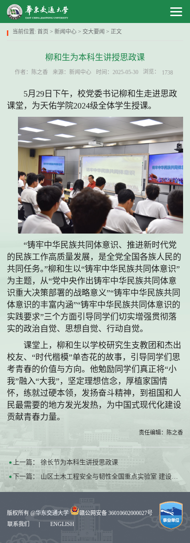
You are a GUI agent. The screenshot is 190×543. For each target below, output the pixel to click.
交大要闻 (94, 32)
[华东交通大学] (38, 11)
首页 (42, 32)
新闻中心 (65, 32)
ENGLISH (62, 524)
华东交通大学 (52, 513)
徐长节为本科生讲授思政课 (79, 462)
